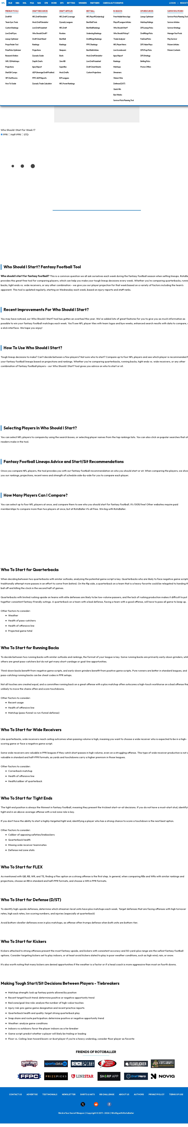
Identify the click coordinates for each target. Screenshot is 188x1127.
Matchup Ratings (146, 22)
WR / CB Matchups (12, 61)
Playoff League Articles (122, 22)
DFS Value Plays (146, 44)
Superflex (63, 67)
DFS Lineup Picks (146, 28)
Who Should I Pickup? (121, 33)
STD (26, 134)
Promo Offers (145, 67)
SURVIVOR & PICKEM (175, 11)
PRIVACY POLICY (156, 1094)
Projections (9, 67)
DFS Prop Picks (146, 50)
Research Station (11, 55)
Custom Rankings (11, 28)
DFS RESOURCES (146, 11)
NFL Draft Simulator (39, 16)
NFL (3, 3)
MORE (54, 3)
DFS (61, 3)
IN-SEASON (117, 11)
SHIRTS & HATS (87, 1094)
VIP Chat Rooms (11, 78)
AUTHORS (139, 1094)
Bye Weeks (117, 95)
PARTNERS (94, 3)
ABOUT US (124, 1094)
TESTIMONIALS (49, 1094)
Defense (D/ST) (119, 83)
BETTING (71, 3)
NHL (24, 3)
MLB (10, 3)
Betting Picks (145, 61)
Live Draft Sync (11, 33)
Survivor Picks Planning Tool (123, 100)
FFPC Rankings (91, 44)
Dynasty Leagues (66, 22)
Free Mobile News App (121, 16)
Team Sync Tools (11, 22)
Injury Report (37, 67)
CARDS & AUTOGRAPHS (113, 3)
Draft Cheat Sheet (39, 39)
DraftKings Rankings (93, 39)
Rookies (62, 33)
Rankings (35, 44)
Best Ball (62, 39)
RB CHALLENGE (106, 1094)
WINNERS (83, 3)
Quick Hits (117, 89)
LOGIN (172, 3)
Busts (61, 55)
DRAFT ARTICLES (66, 11)
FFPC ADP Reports (39, 78)
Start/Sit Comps (11, 72)
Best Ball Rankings (93, 28)
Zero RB (62, 61)
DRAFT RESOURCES (40, 11)
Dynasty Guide (38, 55)
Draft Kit (8, 16)
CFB (46, 3)
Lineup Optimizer (11, 39)
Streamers (117, 72)
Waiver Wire (118, 78)
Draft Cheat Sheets (93, 67)
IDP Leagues (64, 78)
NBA (17, 3)
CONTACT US (15, 1094)
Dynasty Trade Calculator (42, 83)
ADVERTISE (32, 1094)
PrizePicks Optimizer (13, 50)
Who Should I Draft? (39, 33)
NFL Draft (63, 28)
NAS (39, 3)
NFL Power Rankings (67, 83)
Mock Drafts (64, 72)
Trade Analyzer (119, 39)
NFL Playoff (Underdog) (95, 16)
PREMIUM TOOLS (11, 11)
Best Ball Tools (91, 22)
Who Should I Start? (120, 28)
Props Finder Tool (11, 44)
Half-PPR (16, 134)
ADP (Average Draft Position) (43, 72)
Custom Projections (93, 72)
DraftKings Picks (146, 33)
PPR (5, 134)
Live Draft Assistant (39, 28)
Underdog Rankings (93, 33)
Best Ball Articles (92, 50)
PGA (32, 3)
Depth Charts (37, 61)
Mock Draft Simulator (40, 22)
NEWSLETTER (68, 1094)
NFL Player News (119, 44)
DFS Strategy (145, 55)
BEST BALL (90, 11)
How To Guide (10, 83)
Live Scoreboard (119, 50)
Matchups (117, 67)
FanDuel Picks (145, 39)
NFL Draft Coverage (67, 16)
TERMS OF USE (176, 1094)
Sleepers (62, 50)
